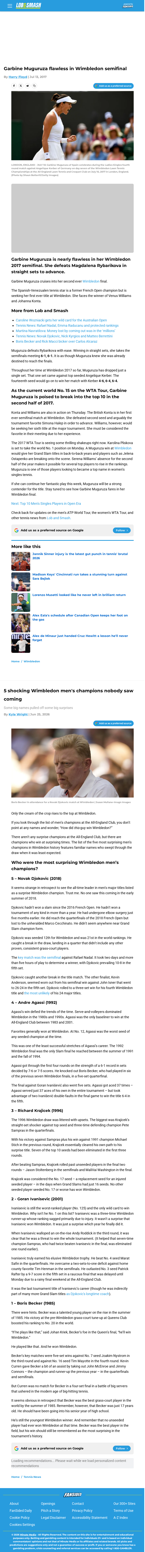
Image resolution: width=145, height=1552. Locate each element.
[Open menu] (10, 5)
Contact (78, 1504)
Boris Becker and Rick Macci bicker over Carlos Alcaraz (56, 341)
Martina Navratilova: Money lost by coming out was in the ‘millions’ (65, 331)
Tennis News (32, 1477)
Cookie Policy (20, 1518)
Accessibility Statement (89, 1518)
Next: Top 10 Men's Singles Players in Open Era (46, 504)
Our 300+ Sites (124, 1504)
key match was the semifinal (39, 957)
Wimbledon (91, 281)
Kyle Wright (18, 714)
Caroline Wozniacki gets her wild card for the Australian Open (61, 320)
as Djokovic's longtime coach (87, 1294)
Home (15, 661)
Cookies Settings (22, 1525)
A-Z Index (120, 1518)
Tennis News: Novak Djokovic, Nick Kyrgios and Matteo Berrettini (64, 336)
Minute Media (28, 1534)
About (14, 1504)
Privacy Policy (82, 1511)
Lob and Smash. (59, 518)
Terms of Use (123, 1511)
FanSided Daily (21, 1511)
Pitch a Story (50, 1511)
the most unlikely (37, 993)
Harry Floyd (18, 77)
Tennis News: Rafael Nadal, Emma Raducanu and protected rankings (67, 325)
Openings (48, 1504)
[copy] (34, 85)
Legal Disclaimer (53, 1518)
